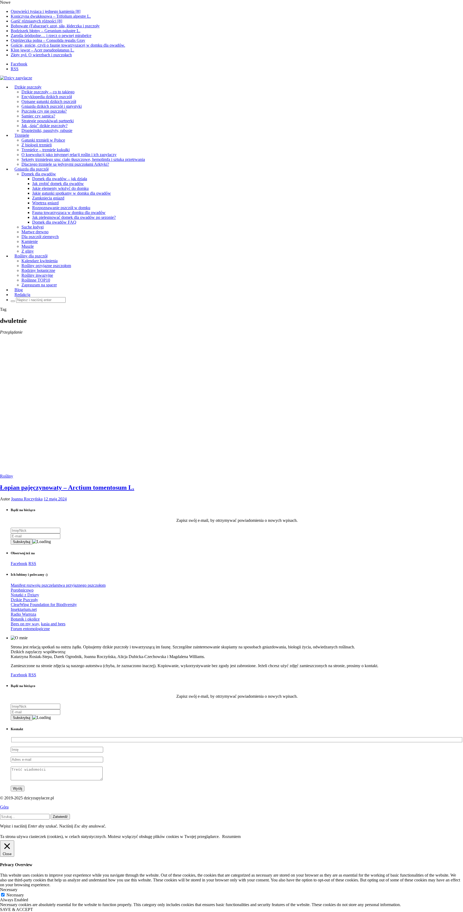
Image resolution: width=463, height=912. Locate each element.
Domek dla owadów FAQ (54, 222)
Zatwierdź (60, 817)
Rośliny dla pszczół (30, 256)
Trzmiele (21, 135)
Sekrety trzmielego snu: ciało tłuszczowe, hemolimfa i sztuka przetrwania (83, 159)
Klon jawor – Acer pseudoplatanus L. (42, 50)
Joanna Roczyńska (27, 499)
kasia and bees (53, 624)
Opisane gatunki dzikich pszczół (48, 101)
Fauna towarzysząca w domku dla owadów (69, 212)
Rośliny (6, 476)
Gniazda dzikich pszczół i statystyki (51, 106)
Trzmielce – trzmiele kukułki (45, 149)
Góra (4, 807)
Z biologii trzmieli (36, 145)
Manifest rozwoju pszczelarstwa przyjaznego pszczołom (58, 585)
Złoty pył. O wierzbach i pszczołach (41, 55)
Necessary (15, 895)
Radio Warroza (23, 614)
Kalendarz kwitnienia (39, 261)
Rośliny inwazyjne (37, 275)
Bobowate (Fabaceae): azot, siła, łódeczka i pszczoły (55, 26)
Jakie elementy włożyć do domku (60, 188)
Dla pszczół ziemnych (40, 236)
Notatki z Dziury (25, 595)
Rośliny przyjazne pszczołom (46, 265)
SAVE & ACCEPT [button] (16, 909)
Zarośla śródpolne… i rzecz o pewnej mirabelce (51, 35)
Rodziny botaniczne (38, 270)
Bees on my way (25, 624)
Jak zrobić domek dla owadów (58, 183)
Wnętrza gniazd (45, 203)
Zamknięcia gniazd (48, 198)
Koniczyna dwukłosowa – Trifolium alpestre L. (51, 16)
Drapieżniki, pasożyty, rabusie (46, 130)
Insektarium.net (24, 609)
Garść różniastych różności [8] (36, 21)
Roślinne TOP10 (35, 280)
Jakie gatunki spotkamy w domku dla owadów (71, 193)
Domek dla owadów (38, 174)
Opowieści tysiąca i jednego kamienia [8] (45, 11)
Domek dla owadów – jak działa (59, 178)
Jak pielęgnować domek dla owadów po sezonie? (74, 217)
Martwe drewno (34, 232)
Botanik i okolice (25, 619)
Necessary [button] (8, 889)
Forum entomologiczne (30, 628)
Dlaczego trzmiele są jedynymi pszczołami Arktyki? (65, 164)
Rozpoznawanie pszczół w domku (61, 207)
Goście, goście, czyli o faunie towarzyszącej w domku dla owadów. (68, 45)
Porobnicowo (22, 590)
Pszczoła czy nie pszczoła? (44, 111)
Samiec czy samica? (38, 116)
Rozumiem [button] (231, 836)
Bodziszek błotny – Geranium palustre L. (45, 30)
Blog (18, 289)
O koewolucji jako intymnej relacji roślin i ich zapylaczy (69, 154)
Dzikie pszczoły (28, 87)
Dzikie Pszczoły (24, 599)
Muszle (27, 246)
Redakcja (22, 294)
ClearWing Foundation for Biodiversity (44, 604)
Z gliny (27, 251)
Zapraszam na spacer (39, 285)
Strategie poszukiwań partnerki (47, 121)
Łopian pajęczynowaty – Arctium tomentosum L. (67, 487)
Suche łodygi (32, 227)
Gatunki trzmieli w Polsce (43, 140)
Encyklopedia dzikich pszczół (46, 96)
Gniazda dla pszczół (31, 169)
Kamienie (29, 241)
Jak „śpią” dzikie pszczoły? (44, 125)
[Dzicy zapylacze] (16, 78)
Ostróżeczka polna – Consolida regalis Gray (48, 40)
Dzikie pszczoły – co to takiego (47, 92)
